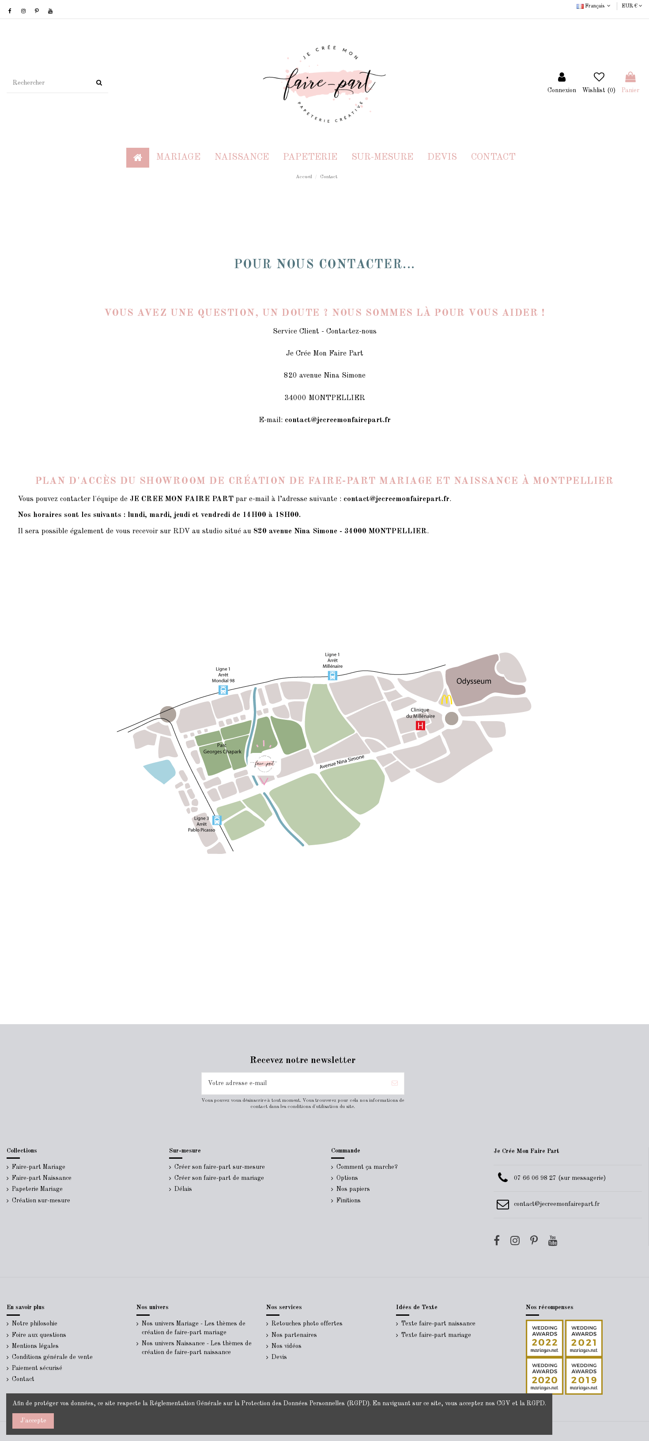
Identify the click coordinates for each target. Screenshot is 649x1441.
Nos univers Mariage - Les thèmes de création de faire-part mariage (193, 1328)
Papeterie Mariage (37, 1189)
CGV (503, 1403)
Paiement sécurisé (37, 1368)
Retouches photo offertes (307, 1324)
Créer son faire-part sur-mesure (219, 1167)
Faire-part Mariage (38, 1167)
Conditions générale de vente (52, 1357)
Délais (183, 1189)
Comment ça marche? (367, 1167)
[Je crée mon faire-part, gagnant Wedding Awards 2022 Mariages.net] (544, 1338)
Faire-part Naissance (42, 1178)
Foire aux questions (39, 1335)
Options (347, 1178)
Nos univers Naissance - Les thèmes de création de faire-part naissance (197, 1347)
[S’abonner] (394, 1083)
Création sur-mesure (41, 1201)
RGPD (536, 1403)
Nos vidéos (287, 1346)
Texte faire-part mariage (436, 1335)
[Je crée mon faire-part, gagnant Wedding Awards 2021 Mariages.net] (583, 1338)
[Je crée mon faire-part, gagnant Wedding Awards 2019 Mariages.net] (583, 1376)
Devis (279, 1357)
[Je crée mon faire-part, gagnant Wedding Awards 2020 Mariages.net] (544, 1376)
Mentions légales (35, 1346)
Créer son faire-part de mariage (219, 1178)
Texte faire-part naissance (438, 1324)
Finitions (348, 1201)
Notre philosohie (34, 1324)
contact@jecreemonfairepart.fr (557, 1204)
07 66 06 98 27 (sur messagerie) (560, 1178)
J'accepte (33, 1421)
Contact (23, 1379)
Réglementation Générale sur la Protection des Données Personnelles (247, 1403)
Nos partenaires (294, 1335)
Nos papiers (353, 1189)
